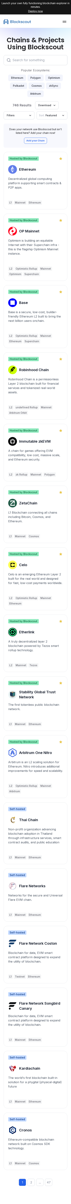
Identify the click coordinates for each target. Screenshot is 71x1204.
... (40, 1182)
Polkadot (18, 85)
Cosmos (36, 85)
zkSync (53, 85)
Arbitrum (35, 93)
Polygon (35, 77)
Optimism (54, 77)
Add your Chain (35, 140)
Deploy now (35, 11)
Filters (11, 115)
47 (49, 1182)
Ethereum (17, 77)
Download (44, 105)
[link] (35, 180)
